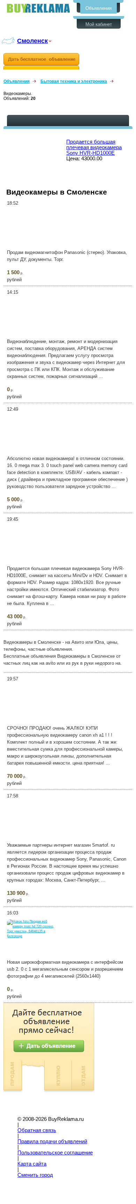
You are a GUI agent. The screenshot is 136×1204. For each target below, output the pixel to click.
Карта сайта (31, 1164)
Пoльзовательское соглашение (55, 1152)
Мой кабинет (98, 24)
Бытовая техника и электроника (73, 81)
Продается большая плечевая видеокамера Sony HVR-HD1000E (94, 147)
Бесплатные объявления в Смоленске (38, 8)
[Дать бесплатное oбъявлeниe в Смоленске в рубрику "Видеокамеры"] (41, 61)
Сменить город (35, 1175)
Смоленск (32, 40)
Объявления (98, 8)
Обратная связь (36, 1130)
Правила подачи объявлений (52, 1141)
